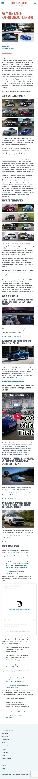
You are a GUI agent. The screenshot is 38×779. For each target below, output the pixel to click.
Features (4, 733)
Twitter (3, 765)
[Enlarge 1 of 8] (14, 102)
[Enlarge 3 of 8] (14, 111)
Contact (4, 749)
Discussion (5, 746)
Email (3, 768)
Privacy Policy (6, 758)
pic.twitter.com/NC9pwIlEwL (15, 712)
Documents (5, 752)
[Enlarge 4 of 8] (30, 111)
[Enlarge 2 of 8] (30, 102)
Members (4, 736)
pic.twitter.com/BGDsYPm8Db (16, 567)
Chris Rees (16, 550)
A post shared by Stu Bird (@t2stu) (19, 631)
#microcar (24, 565)
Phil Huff (10, 375)
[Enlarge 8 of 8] (30, 130)
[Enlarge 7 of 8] (14, 130)
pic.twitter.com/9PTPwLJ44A (16, 661)
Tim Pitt (11, 493)
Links (3, 755)
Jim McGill (17, 536)
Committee (5, 739)
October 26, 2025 (12, 687)
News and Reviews (7, 730)
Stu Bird (19, 450)
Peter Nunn (5, 636)
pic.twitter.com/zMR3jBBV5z (15, 681)
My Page (4, 742)
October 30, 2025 (12, 573)
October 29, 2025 (12, 667)
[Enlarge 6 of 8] (30, 121)
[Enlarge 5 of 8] (14, 121)
